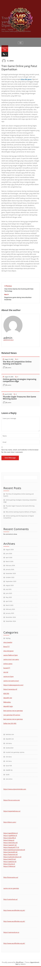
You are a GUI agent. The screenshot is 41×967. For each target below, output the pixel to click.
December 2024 (11, 617)
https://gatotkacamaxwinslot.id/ (14, 850)
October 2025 (10, 577)
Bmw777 (6, 647)
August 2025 (10, 585)
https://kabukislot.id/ (10, 854)
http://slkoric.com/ (9, 822)
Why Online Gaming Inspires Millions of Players (21, 512)
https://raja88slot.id (10, 835)
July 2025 (8, 589)
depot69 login (8, 706)
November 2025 (11, 573)
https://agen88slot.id (10, 833)
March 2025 (9, 605)
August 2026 (10, 549)
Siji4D (7, 774)
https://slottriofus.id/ (10, 843)
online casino (7, 664)
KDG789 (6, 693)
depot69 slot (7, 698)
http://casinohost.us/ (10, 899)
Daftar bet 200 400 (9, 723)
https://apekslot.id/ (9, 861)
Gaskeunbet (9, 748)
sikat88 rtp (9, 770)
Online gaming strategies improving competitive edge (19, 380)
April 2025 (9, 601)
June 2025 (9, 593)
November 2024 (11, 621)
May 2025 (9, 597)
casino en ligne (8, 676)
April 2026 (9, 557)
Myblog (8, 638)
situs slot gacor (8, 651)
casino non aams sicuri (11, 681)
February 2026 (10, 565)
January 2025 (10, 613)
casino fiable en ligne (10, 655)
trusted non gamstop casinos (15, 752)
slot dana (9, 743)
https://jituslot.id (9, 864)
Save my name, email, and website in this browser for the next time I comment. (20, 451)
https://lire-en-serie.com (11, 800)
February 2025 (10, 609)
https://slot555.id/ (9, 859)
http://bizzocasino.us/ (10, 877)
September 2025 (11, 581)
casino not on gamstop (11, 888)
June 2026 (9, 553)
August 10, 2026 (9, 377)
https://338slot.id (9, 866)
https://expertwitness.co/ (11, 811)
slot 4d (5, 672)
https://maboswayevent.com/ (13, 685)
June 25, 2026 (8, 394)
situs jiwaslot (7, 642)
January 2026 (10, 569)
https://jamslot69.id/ (10, 852)
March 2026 (9, 561)
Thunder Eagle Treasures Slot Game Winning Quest (19, 397)
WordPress (19, 962)
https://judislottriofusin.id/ (12, 857)
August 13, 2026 (9, 359)
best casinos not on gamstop (13, 711)
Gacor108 (9, 766)
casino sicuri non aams (11, 659)
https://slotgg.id (8, 840)
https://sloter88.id (9, 838)
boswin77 (6, 668)
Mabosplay (7, 702)
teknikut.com (10, 734)
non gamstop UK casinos (11, 715)
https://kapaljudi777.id (11, 847)
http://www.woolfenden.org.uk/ (14, 910)
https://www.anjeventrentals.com (14, 789)
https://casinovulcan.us (11, 932)
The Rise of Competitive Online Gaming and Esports (17, 362)
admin (11, 61)
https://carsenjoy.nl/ (10, 689)
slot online (9, 779)
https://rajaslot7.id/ (10, 845)
